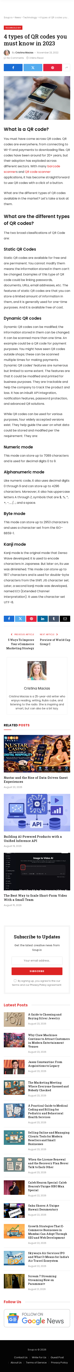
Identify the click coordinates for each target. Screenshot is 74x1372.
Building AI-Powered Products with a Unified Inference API (33, 838)
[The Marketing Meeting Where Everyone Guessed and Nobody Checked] (14, 1087)
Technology (30, 17)
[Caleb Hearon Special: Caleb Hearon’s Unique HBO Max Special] (14, 1187)
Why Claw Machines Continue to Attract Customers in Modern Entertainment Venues (49, 1040)
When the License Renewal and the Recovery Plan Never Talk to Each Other (48, 1163)
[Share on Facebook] (13, 67)
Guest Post (57, 1357)
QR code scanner (38, 172)
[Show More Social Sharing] (66, 67)
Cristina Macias (24, 52)
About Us (16, 1362)
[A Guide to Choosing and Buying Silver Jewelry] (14, 1019)
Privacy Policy (38, 985)
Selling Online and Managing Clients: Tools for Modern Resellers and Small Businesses (48, 1138)
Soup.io (8, 17)
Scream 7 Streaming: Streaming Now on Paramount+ (42, 1280)
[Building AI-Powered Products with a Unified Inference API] (37, 812)
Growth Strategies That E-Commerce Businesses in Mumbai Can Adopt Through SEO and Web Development (47, 1231)
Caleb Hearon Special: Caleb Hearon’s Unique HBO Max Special (47, 1186)
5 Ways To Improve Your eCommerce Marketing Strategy (20, 644)
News (18, 17)
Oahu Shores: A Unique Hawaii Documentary (43, 1207)
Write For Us (39, 1357)
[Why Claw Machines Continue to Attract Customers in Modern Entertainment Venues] (14, 1040)
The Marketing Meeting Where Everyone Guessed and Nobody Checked (48, 1086)
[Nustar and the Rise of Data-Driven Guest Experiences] (37, 754)
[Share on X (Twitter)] (33, 67)
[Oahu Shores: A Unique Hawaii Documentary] (14, 1210)
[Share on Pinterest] (52, 67)
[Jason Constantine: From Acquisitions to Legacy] (14, 1067)
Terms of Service (36, 1362)
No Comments (15, 58)
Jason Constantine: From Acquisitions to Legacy (45, 1064)
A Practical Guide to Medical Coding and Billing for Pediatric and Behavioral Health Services (48, 1111)
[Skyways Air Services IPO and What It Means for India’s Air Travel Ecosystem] (14, 1258)
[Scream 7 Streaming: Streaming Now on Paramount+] (14, 1281)
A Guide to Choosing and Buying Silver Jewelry (44, 1016)
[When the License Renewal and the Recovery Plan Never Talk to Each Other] (14, 1164)
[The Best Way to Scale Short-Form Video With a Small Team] (37, 871)
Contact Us (21, 1357)
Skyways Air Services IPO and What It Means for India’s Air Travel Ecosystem (48, 1257)
